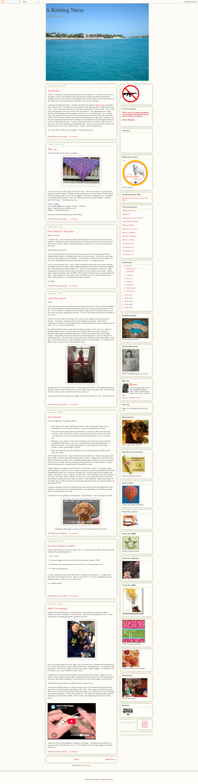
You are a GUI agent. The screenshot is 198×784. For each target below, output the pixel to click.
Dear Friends (54, 417)
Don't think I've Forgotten (61, 231)
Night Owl (125, 214)
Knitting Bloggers (145, 722)
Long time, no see (57, 298)
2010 (127, 301)
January (130, 291)
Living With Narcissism (130, 221)
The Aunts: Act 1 (128, 243)
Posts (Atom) (85, 765)
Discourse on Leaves (129, 229)
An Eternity (53, 90)
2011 (127, 298)
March (129, 285)
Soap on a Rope (128, 240)
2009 (127, 304)
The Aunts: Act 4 (128, 254)
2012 (127, 295)
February (130, 288)
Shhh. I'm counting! (58, 608)
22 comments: (74, 137)
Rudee (134, 384)
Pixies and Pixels (128, 225)
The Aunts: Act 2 (128, 247)
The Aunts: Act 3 (128, 251)
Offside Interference (129, 211)
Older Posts (110, 759)
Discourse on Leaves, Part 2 (132, 218)
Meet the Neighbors (129, 236)
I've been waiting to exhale (61, 545)
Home (76, 759)
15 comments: (75, 596)
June (129, 275)
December (131, 269)
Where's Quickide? (129, 232)
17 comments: (74, 219)
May (128, 278)
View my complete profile (131, 398)
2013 (127, 266)
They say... (53, 149)
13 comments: (74, 404)
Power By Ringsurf (144, 726)
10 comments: (74, 286)
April (128, 282)
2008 (127, 307)
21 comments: (74, 533)
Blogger (110, 779)
